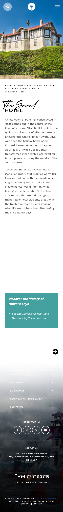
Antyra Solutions (46, 498)
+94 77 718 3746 (33, 476)
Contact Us (16, 407)
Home (13, 366)
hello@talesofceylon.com (31, 482)
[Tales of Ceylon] (31, 6)
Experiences (17, 391)
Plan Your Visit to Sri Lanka (26, 399)
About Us (15, 374)
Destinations (17, 383)
